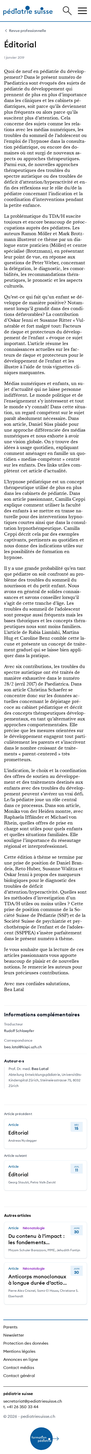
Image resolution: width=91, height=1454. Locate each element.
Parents (10, 1326)
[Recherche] (67, 10)
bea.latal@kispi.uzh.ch (23, 1047)
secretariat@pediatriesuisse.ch (32, 1401)
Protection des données (26, 1343)
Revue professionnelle (27, 30)
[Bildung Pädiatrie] (28, 10)
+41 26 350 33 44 (23, 1406)
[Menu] (82, 10)
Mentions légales (19, 1351)
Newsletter (13, 1335)
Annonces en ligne (20, 1359)
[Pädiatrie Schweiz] (45, 1438)
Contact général (19, 1375)
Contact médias (18, 1367)
